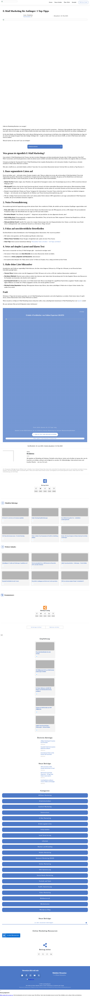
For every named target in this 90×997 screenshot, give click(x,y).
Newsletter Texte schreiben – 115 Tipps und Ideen (46, 241)
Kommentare (27, 16)
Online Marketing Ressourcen (64, 987)
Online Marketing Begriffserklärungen (45, 515)
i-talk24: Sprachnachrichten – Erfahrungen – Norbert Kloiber (74, 560)
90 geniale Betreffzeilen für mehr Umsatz (15, 578)
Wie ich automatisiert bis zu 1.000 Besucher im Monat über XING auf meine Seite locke (45, 560)
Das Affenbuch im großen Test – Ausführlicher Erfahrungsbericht (74, 515)
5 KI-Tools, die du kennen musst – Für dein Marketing (15, 533)
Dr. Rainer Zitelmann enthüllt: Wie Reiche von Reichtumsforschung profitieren (45, 686)
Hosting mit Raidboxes (48, 987)
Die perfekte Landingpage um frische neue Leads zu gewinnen (45, 578)
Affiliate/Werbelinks (60, 975)
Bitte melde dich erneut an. (6, 995)
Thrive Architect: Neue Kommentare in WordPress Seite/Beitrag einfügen (45, 533)
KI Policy (55, 987)
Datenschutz (27, 987)
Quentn (80, 301)
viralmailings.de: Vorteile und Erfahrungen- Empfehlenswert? (15, 560)
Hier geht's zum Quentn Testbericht (45, 438)
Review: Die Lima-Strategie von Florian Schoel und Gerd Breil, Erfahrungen (74, 533)
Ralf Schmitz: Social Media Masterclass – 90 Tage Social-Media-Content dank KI (47, 774)
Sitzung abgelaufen (4, 992)
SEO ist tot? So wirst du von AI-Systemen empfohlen (15, 515)
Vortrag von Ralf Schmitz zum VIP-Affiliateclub (45, 705)
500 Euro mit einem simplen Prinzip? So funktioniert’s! (74, 578)
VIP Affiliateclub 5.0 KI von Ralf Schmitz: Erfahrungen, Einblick (45, 667)
